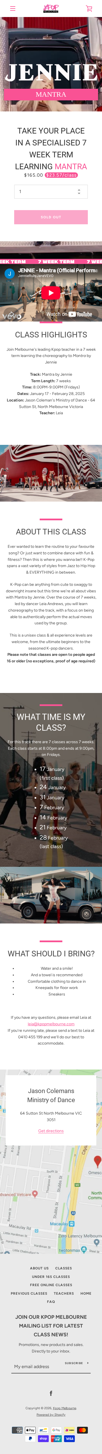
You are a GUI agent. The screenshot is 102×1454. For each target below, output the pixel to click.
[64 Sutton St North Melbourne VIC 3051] (51, 1162)
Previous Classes (29, 1294)
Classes (63, 1268)
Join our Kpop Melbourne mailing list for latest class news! (51, 1326)
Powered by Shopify (51, 1415)
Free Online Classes (51, 1285)
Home (86, 1294)
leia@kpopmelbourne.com (51, 1024)
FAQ (51, 1302)
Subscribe (74, 1363)
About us (39, 1268)
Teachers (64, 1294)
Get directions (51, 1131)
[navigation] (13, 8)
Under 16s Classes (51, 1277)
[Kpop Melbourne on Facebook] (51, 1393)
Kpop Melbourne (64, 1408)
